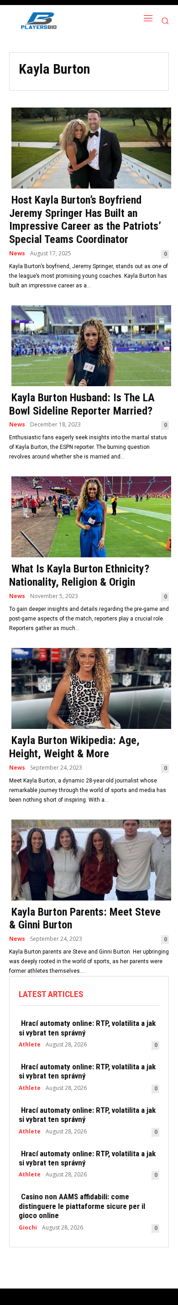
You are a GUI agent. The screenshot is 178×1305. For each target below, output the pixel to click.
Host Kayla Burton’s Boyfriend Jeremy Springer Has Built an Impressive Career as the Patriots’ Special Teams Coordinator (85, 220)
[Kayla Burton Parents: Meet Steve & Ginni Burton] (89, 859)
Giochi (28, 1227)
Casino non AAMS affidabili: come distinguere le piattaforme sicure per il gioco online (82, 1206)
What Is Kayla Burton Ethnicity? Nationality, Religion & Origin (79, 575)
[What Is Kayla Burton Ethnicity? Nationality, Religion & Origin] (89, 515)
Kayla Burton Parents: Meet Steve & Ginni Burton (85, 919)
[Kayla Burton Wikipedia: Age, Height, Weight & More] (89, 687)
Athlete (30, 1044)
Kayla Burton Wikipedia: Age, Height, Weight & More (74, 747)
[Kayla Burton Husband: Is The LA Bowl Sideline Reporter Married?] (89, 344)
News (17, 253)
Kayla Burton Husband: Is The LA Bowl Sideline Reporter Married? (82, 404)
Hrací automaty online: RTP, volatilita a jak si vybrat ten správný (87, 1028)
